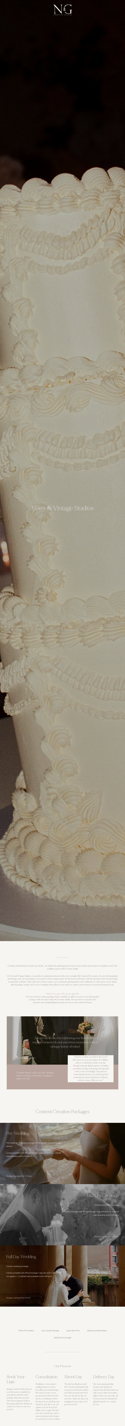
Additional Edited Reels (97, 1330)
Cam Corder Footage (50, 1330)
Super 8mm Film (73, 1330)
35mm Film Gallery (26, 1330)
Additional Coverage (62, 1337)
